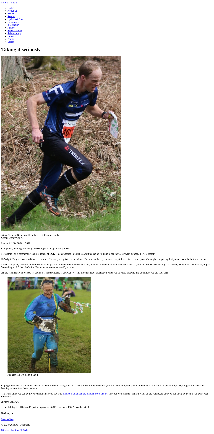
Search (11, 41)
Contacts (12, 36)
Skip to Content (9, 2)
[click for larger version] (61, 229)
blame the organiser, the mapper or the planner (85, 393)
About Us (12, 10)
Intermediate (7, 419)
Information (13, 25)
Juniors (11, 27)
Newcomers (13, 22)
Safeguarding (14, 33)
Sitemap (5, 430)
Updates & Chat (15, 19)
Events (11, 13)
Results (11, 16)
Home (11, 8)
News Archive (15, 30)
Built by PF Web (19, 430)
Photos (11, 39)
